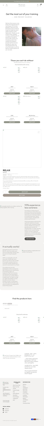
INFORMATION (26, 382)
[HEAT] (12, 76)
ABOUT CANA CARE (17, 382)
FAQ (14, 391)
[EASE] (12, 105)
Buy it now (22, 195)
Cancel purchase (26, 403)
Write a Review (16, 393)
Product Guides (16, 390)
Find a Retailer (16, 396)
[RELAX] (32, 76)
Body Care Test (16, 386)
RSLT (14, 400)
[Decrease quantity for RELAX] (4, 192)
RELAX (32, 86)
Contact (24, 401)
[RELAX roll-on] (32, 105)
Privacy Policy (25, 393)
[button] (30, 238)
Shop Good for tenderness (22, 314)
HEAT (12, 86)
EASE (12, 115)
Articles (14, 388)
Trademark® (15, 398)
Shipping (8, 173)
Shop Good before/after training (22, 64)
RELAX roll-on (32, 115)
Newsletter (15, 395)
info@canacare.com (7, 390)
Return (24, 386)
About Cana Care (16, 385)
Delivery (24, 384)
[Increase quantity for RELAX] (7, 192)
